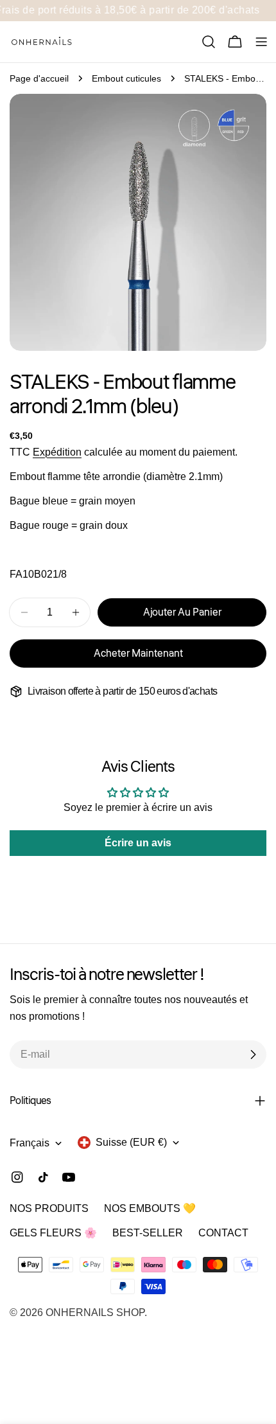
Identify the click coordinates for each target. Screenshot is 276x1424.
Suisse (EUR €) (131, 1142)
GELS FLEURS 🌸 (53, 1232)
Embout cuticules (126, 78)
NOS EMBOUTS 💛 (150, 1208)
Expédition (57, 452)
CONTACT (223, 1232)
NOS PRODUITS (49, 1208)
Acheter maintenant (138, 653)
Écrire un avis (138, 842)
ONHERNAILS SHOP (95, 1312)
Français (29, 1142)
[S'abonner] (253, 1054)
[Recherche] (208, 42)
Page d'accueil (39, 78)
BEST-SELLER (147, 1232)
